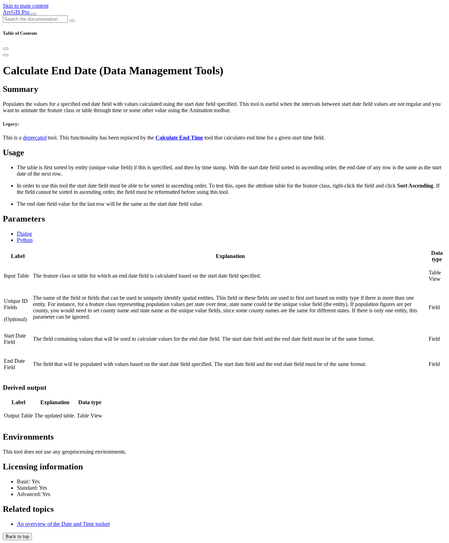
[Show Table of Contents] (5, 55)
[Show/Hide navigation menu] (33, 14)
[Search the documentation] (72, 21)
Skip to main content (25, 6)
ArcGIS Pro (17, 12)
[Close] (5, 49)
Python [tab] (25, 240)
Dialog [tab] (24, 234)
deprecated (35, 138)
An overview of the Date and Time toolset (63, 524)
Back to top (17, 536)
